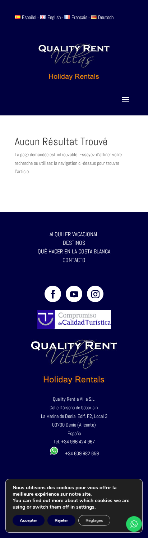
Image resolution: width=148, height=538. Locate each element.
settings (85, 507)
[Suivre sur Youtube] (74, 294)
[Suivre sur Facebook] (53, 294)
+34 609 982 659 (79, 453)
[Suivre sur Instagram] (95, 294)
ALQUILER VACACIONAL (74, 234)
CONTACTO (74, 260)
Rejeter (61, 520)
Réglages (94, 520)
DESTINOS (74, 243)
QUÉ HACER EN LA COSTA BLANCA (74, 251)
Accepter (28, 520)
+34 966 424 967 (78, 441)
